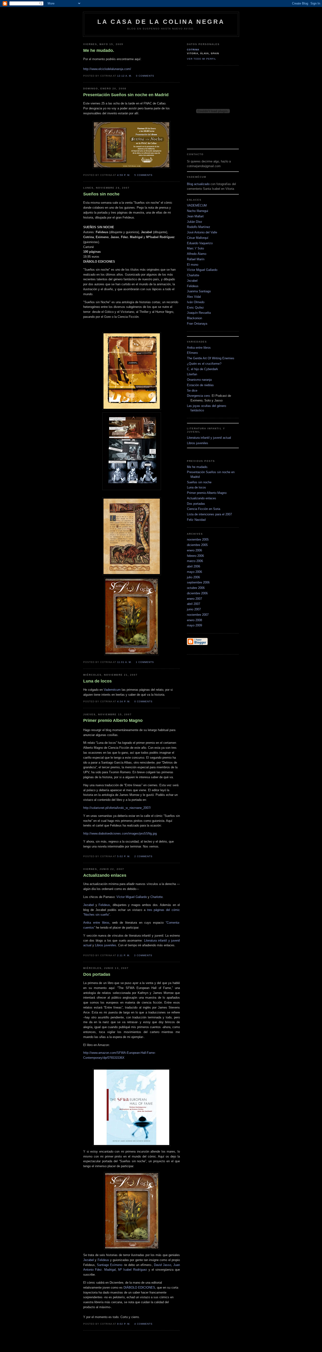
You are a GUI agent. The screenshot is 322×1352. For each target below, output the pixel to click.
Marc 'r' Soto (195, 248)
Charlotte (156, 897)
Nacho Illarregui (197, 211)
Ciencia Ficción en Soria (203, 509)
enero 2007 (194, 598)
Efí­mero (192, 353)
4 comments (143, 1324)
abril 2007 (193, 604)
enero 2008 (194, 620)
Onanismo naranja (199, 379)
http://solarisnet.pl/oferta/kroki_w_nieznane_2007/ (117, 808)
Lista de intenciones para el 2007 (209, 514)
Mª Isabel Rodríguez (132, 1269)
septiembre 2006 (198, 582)
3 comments (143, 955)
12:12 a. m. (124, 75)
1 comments (145, 662)
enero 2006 (194, 550)
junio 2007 (194, 609)
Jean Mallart (195, 216)
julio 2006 (193, 577)
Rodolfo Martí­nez (198, 227)
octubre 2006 (196, 588)
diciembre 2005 (197, 545)
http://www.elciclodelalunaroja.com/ (107, 69)
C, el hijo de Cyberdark (202, 369)
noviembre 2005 (198, 539)
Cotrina (193, 49)
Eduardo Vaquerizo (200, 243)
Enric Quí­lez (195, 307)
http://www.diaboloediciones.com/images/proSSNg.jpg (120, 833)
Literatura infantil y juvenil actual (209, 437)
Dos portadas (196, 503)
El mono (192, 264)
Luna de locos (196, 487)
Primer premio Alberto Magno (207, 493)
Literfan (192, 374)
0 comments (145, 75)
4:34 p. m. (123, 701)
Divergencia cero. (199, 395)
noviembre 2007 (198, 614)
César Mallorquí (197, 238)
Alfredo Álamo (196, 254)
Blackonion (194, 318)
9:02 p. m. (123, 1324)
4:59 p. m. (123, 175)
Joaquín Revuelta (199, 312)
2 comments (143, 856)
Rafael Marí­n (195, 259)
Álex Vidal (194, 296)
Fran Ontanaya (197, 323)
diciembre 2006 (197, 593)
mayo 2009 (194, 625)
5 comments (143, 175)
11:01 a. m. (124, 662)
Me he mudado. (197, 467)
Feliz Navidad (196, 519)
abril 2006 (193, 566)
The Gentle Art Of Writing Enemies (210, 358)
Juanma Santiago (199, 291)
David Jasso (162, 1265)
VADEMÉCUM (197, 205)
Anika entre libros (96, 922)
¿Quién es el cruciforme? (204, 363)
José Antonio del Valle (202, 232)
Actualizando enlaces (201, 498)
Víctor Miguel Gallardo (131, 897)
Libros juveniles (105, 945)
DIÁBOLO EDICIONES (139, 1287)
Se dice (192, 390)
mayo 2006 (194, 572)
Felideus (104, 905)
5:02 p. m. (123, 856)
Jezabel (88, 905)
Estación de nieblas (200, 385)
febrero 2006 (195, 556)
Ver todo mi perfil (201, 59)
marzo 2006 (195, 561)
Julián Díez (194, 221)
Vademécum (112, 689)
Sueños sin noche (199, 482)
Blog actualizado (199, 184)
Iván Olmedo (195, 302)
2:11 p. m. (123, 955)
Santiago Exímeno (109, 1265)
